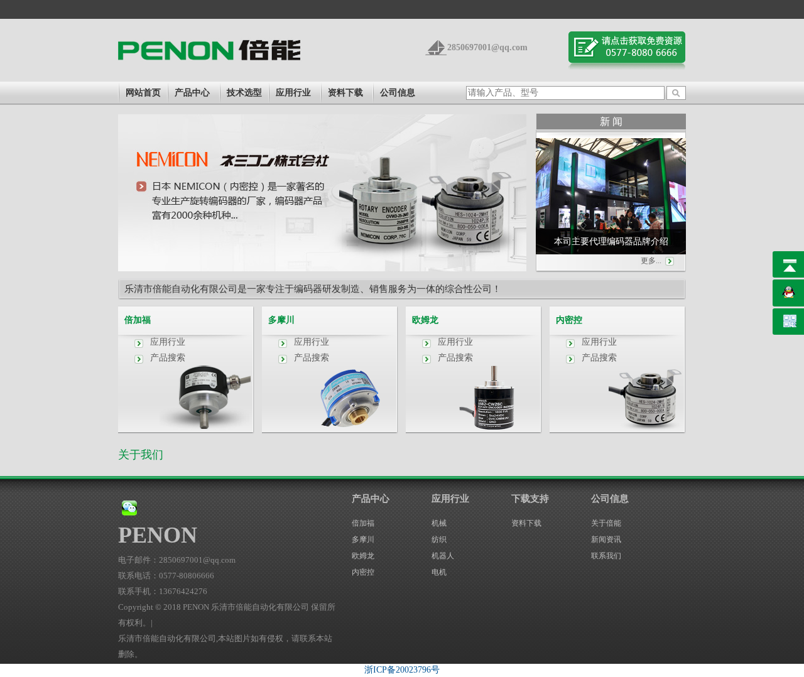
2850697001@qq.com (487, 47)
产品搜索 (167, 357)
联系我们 (606, 555)
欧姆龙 (425, 320)
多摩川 (281, 320)
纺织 (439, 539)
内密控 (569, 320)
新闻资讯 (606, 539)
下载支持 (530, 499)
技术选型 (244, 92)
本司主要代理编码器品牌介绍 (611, 241)
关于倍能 (606, 523)
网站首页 (143, 92)
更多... (651, 260)
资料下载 (345, 92)
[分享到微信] (129, 507)
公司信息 (397, 92)
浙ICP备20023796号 (402, 669)
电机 (439, 572)
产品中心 (192, 92)
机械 (439, 523)
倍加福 (137, 320)
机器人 (443, 555)
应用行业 (293, 92)
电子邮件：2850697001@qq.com (177, 560)
